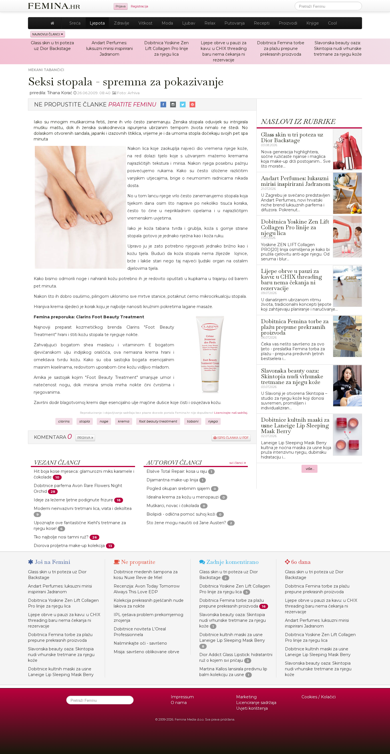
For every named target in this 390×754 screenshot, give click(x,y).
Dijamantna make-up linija (172, 479)
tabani (192, 421)
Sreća (75, 23)
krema (123, 421)
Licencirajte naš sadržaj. (231, 412)
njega (213, 421)
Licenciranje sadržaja (256, 702)
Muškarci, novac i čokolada (172, 505)
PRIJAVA (84, 438)
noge (104, 421)
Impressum (182, 696)
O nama (179, 702)
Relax (209, 23)
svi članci (237, 463)
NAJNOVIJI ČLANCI (46, 34)
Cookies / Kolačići (318, 696)
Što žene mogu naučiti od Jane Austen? (186, 522)
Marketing (246, 696)
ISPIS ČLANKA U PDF (232, 438)
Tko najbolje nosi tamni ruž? (61, 537)
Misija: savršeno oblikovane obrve (146, 651)
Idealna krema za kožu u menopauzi (182, 497)
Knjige (312, 23)
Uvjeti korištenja (252, 708)
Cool (332, 23)
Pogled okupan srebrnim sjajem (178, 488)
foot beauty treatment (158, 421)
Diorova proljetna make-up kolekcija (69, 545)
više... (310, 469)
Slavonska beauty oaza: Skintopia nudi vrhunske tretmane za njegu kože (338, 48)
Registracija (139, 6)
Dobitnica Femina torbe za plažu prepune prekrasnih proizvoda (280, 48)
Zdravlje (121, 23)
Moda (167, 23)
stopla (84, 421)
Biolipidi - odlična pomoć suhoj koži (180, 514)
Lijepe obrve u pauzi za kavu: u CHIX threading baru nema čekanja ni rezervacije (64, 620)
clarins (64, 421)
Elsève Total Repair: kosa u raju (176, 471)
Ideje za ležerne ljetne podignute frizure (73, 499)
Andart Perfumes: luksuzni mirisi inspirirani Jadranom (109, 48)
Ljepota (97, 23)
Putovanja (234, 23)
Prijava (121, 6)
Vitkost (145, 23)
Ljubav (188, 23)
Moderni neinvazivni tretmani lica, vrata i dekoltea (83, 508)
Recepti (262, 23)
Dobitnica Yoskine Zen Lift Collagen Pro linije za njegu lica (166, 48)
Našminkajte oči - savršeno (140, 643)
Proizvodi (288, 23)
